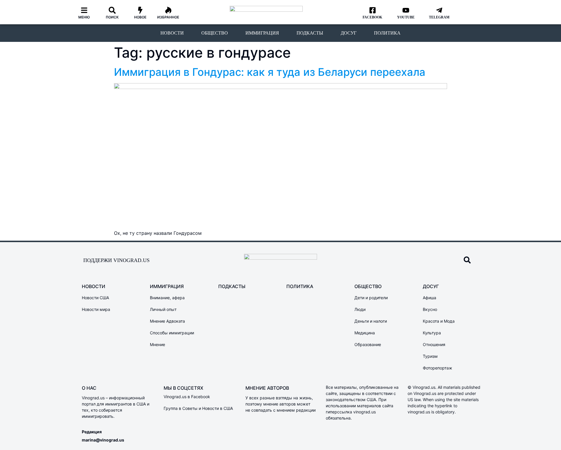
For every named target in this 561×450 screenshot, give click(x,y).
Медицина (364, 332)
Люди (360, 309)
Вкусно (430, 309)
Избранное (168, 17)
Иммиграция (262, 32)
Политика (387, 32)
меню (84, 17)
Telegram (439, 17)
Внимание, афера (167, 297)
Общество (214, 32)
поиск (112, 17)
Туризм (430, 356)
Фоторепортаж (437, 367)
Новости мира (96, 309)
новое (140, 17)
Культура (432, 332)
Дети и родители (371, 297)
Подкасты (310, 32)
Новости (172, 32)
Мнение (157, 344)
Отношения (434, 344)
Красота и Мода (439, 321)
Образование (367, 344)
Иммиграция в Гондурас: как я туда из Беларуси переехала (269, 72)
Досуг (348, 32)
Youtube (406, 17)
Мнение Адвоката (167, 321)
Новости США (95, 297)
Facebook (372, 17)
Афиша (429, 297)
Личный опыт (163, 309)
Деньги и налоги (370, 321)
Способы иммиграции (172, 332)
